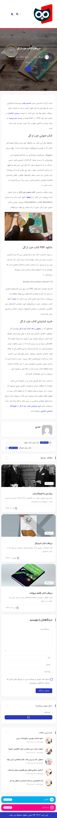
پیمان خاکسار (13, 113)
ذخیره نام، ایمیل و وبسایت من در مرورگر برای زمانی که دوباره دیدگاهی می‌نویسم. (28, 681)
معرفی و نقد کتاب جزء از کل (30, 328)
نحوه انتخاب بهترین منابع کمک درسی (29, 738)
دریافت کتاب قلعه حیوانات (40, 593)
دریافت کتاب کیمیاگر (43, 543)
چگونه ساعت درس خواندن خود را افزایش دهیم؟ (25, 749)
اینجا (28, 197)
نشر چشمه (13, 118)
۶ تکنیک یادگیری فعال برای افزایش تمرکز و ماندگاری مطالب (24, 770)
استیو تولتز (26, 103)
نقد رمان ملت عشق (31, 442)
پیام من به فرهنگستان (42, 493)
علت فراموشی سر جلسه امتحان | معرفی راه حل (26, 781)
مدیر (35, 57)
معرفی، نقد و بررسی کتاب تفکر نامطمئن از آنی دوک (25, 759)
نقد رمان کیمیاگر (25, 448)
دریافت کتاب (46, 508)
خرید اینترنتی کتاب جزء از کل (30, 406)
